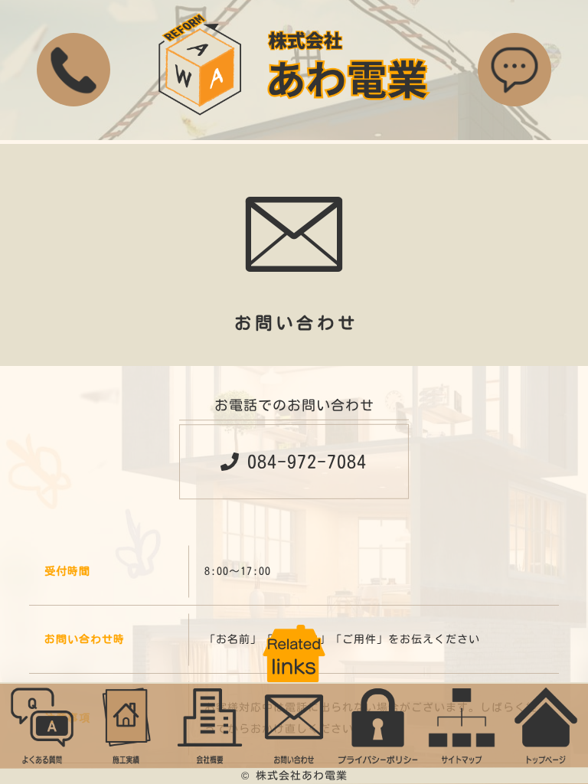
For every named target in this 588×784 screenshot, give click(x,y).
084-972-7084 (307, 461)
